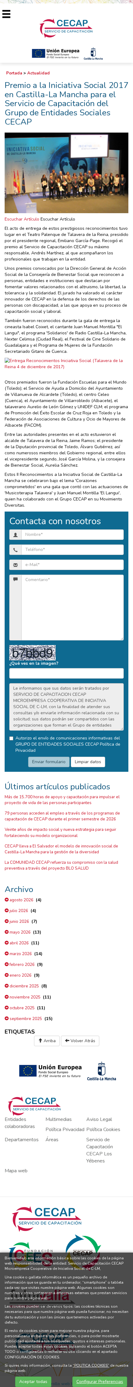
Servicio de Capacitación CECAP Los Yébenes (99, 1150)
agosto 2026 (21, 900)
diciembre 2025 (24, 986)
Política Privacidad (64, 1129)
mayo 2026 (20, 932)
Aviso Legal (99, 1119)
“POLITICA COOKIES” (91, 1365)
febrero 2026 (22, 964)
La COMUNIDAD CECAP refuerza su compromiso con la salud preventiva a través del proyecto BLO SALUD (61, 865)
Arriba (49, 1041)
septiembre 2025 (25, 1019)
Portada (14, 73)
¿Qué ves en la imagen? (33, 663)
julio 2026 (18, 911)
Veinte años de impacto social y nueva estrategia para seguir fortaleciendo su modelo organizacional (60, 832)
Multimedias (58, 1119)
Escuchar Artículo (22, 219)
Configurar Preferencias (99, 1382)
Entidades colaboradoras (20, 1123)
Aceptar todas (33, 1382)
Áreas (51, 1139)
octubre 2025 (22, 1008)
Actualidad (38, 73)
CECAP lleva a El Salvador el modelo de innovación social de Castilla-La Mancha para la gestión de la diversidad (61, 849)
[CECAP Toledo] (66, 28)
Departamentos (22, 1139)
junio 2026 (19, 921)
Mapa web (16, 1170)
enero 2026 (20, 975)
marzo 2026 (20, 954)
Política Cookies (103, 1129)
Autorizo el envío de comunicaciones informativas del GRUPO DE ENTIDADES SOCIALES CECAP (67, 744)
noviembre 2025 (25, 997)
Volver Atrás (82, 1041)
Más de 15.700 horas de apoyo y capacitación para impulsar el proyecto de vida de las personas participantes (62, 800)
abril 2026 (19, 943)
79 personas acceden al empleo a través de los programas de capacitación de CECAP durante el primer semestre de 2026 (62, 816)
